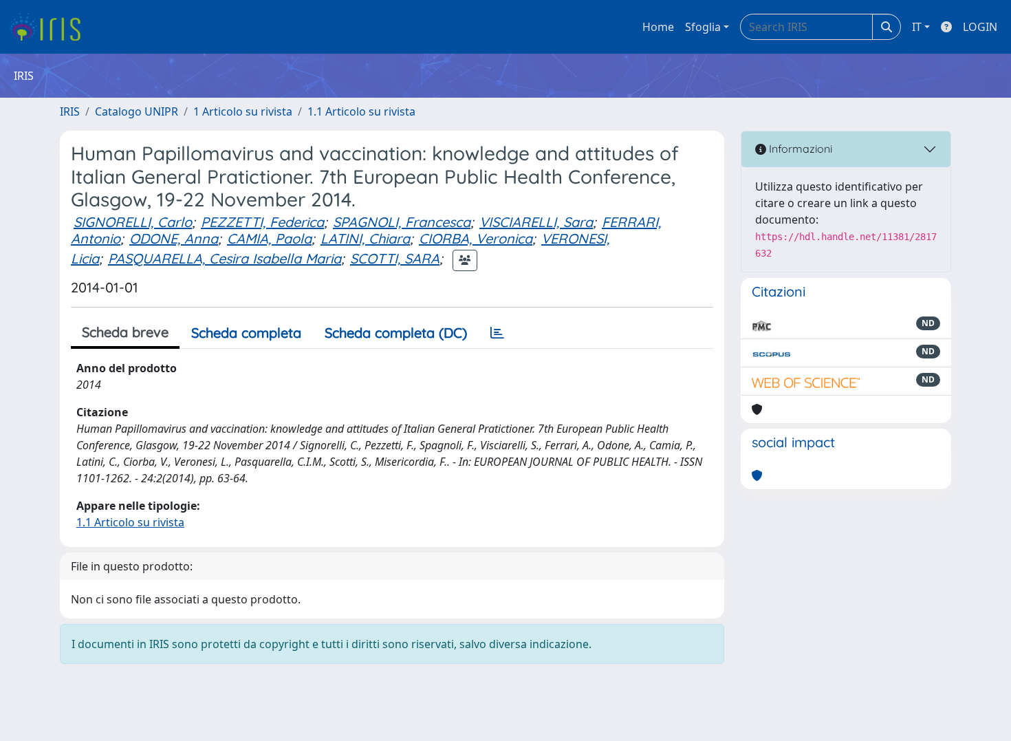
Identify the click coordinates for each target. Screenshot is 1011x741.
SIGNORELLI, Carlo (133, 221)
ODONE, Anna (173, 238)
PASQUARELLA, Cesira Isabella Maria (224, 258)
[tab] (497, 333)
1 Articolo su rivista (242, 111)
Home (658, 26)
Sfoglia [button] (703, 26)
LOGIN (980, 26)
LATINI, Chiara (365, 238)
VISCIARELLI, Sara (536, 221)
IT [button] (917, 26)
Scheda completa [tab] (246, 332)
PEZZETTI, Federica (262, 221)
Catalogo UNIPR (136, 111)
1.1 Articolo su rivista (361, 111)
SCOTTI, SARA (394, 258)
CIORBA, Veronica (475, 238)
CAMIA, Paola (269, 238)
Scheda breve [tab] (125, 332)
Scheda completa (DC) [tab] (396, 332)
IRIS (70, 111)
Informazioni (799, 148)
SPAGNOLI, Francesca (401, 221)
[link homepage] (49, 26)
